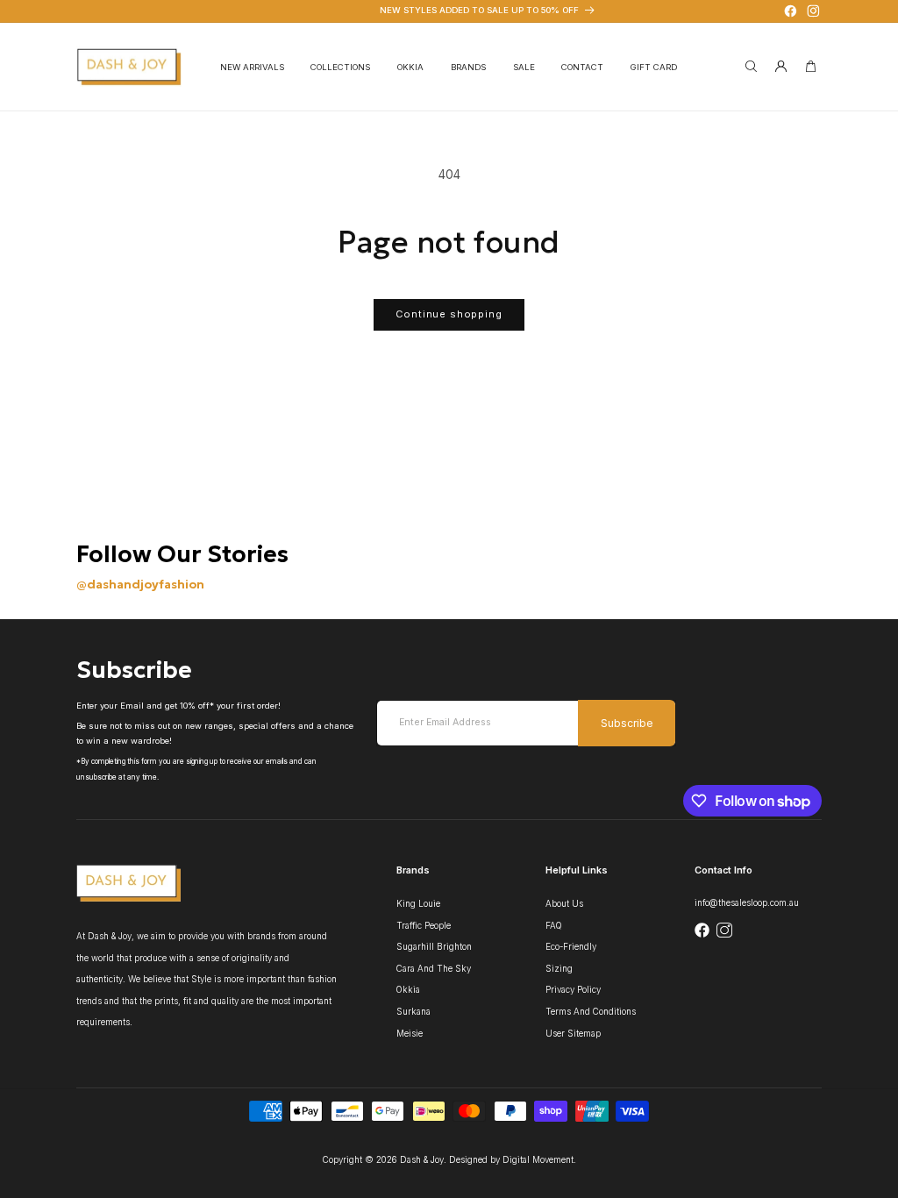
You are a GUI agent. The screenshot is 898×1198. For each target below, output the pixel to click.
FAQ (553, 926)
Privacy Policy (573, 990)
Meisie (409, 1033)
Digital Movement (538, 1159)
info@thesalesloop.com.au (747, 902)
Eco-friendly (570, 947)
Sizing (559, 968)
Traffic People (423, 926)
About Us (564, 904)
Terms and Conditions (590, 1011)
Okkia (408, 990)
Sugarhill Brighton (434, 947)
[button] (340, 67)
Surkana (413, 1011)
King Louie (418, 904)
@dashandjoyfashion (140, 584)
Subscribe (626, 723)
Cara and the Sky (433, 968)
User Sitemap (573, 1033)
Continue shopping (449, 314)
